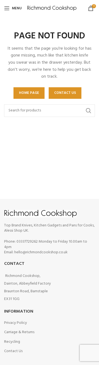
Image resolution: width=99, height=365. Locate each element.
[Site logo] (51, 8)
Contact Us (13, 351)
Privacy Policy (15, 323)
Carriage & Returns (19, 332)
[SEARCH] (88, 110)
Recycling (12, 342)
